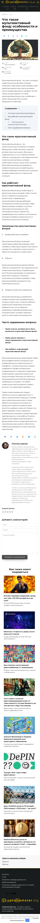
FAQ (6, 56)
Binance (5, 862)
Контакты (5, 874)
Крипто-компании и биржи (14, 858)
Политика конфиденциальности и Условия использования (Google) (18, 886)
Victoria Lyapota (20, 443)
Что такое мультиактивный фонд (21, 113)
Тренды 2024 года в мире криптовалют (15, 774)
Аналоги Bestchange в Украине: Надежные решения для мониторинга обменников (17, 739)
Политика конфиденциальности (14, 880)
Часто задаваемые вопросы (19, 128)
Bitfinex (5, 864)
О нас (4, 877)
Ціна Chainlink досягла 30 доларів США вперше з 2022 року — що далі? (20, 807)
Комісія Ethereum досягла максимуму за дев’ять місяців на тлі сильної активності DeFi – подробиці (20, 842)
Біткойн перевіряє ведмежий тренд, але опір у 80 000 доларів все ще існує (20, 598)
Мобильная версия (9, 882)
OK (27, 920)
